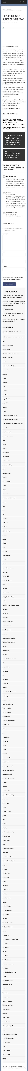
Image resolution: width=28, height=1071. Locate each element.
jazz (3, 675)
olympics (5, 782)
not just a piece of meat (8, 778)
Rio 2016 (5, 869)
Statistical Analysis (7, 922)
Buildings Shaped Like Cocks (10, 415)
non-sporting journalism (8, 770)
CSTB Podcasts (6, 481)
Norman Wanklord (7, 774)
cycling (4, 489)
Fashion (4, 526)
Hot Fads (5, 654)
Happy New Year (7, 625)
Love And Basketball (8, 704)
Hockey (4, 646)
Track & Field (6, 993)
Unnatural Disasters (7, 1005)
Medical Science (7, 712)
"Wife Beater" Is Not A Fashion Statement (13, 337)
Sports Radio (6, 914)
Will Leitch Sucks (7, 1042)
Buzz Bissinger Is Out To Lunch (10, 419)
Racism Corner (12, 108)
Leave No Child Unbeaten (9, 691)
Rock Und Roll (6, 873)
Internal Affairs (6, 667)
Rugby (4, 881)
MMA (4, 733)
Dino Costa (5, 502)
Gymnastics (5, 609)
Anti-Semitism (6, 349)
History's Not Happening (9, 642)
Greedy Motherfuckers (8, 597)
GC (16, 23)
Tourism (5, 988)
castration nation (7, 432)
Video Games (6, 1017)
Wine (4, 1046)
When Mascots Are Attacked (10, 1034)
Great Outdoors (6, 592)
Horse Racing (6, 650)
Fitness (4, 543)
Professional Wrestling (8, 832)
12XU (4, 341)
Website (5, 266)
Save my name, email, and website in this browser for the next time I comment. (13, 278)
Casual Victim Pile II (8, 436)
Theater (4, 976)
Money (4, 745)
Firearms (5, 535)
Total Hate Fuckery (7, 984)
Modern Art (5, 741)
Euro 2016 (5, 522)
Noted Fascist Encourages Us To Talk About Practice (14, 128)
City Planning (6, 452)
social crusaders (7, 898)
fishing (4, 539)
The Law (5, 951)
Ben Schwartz (9, 176)
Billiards (5, 390)
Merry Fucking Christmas (9, 720)
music (4, 749)
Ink (3, 663)
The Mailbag (6, 955)
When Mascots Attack (8, 1038)
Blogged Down (6, 399)
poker (4, 819)
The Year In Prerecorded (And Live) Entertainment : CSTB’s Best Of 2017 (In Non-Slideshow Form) (14, 303)
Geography (5, 572)
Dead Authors (6, 493)
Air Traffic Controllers (8, 345)
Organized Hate (6, 790)
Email (4, 259)
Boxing (4, 411)
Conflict (4, 469)
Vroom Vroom (6, 1021)
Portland (5, 828)
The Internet (6, 947)
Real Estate (5, 852)
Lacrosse (5, 687)
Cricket (4, 477)
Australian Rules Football (9, 366)
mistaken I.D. (6, 724)
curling (4, 485)
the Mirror (22, 64)
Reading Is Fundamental (8, 848)
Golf (4, 584)
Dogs (4, 506)
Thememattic (21, 1068)
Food (4, 547)
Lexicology (5, 696)
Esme (4, 514)
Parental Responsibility (8, 795)
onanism (5, 786)
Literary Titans (6, 700)
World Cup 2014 (6, 1054)
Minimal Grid (11, 1068)
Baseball (5, 378)
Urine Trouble (6, 1009)
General (4, 564)
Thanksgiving (6, 935)
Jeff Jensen (5, 679)
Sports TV (5, 918)
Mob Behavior (6, 737)
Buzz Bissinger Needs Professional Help (13, 423)
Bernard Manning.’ (12, 91)
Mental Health (6, 716)
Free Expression (7, 555)
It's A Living (5, 671)
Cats (4, 440)
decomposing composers (9, 498)
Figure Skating (6, 531)
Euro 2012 (5, 518)
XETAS (4, 1059)
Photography (6, 803)
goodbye (5, 588)
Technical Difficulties (8, 927)
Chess (4, 444)
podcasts (5, 815)
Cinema (4, 448)
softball (4, 902)
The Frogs (5, 943)
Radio (4, 844)
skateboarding (6, 889)
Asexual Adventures (7, 357)
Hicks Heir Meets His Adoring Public (13, 125)
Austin (4, 361)
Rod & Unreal (6, 877)
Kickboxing (5, 683)
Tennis (4, 931)
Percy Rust (5, 799)
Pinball (4, 807)
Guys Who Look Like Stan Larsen (11, 605)
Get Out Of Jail (6, 576)
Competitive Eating (7, 465)
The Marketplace (7, 960)
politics (4, 823)
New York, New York (8, 766)
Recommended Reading (8, 856)
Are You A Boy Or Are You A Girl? (11, 353)
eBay (4, 510)
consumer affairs (7, 473)
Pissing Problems (7, 811)
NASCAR (5, 753)
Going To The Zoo (7, 580)
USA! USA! (5, 1013)
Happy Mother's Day (7, 621)
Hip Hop (5, 634)
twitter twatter (6, 997)
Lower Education (7, 708)
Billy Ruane (5, 394)
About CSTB (10, 309)
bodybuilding (6, 403)
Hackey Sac (5, 613)
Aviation (5, 374)
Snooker (5, 894)
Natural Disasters (7, 757)
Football (6, 108)
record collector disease (9, 861)
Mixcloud (5, 729)
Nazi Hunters (6, 762)
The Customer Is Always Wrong (10, 939)
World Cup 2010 (6, 1050)
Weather (5, 1030)
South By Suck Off (7, 906)
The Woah (5, 968)
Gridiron (4, 601)
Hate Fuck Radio (7, 630)
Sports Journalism (7, 910)
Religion (5, 865)
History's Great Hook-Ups (9, 638)
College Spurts (6, 460)
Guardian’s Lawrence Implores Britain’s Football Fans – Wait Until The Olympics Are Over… (13, 120)
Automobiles (6, 370)
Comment (5, 233)
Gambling (5, 559)
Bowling (4, 407)
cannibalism (6, 427)
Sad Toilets (5, 885)
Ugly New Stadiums (7, 1001)
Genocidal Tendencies (8, 568)
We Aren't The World (8, 1026)
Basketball (5, 382)
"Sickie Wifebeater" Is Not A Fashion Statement (12, 332)
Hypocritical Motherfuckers (9, 658)
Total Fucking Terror (8, 980)
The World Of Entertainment (9, 972)
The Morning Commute (8, 964)
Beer (4, 386)
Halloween (5, 617)
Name (4, 251)
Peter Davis (5, 301)
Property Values (6, 836)
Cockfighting (6, 456)
